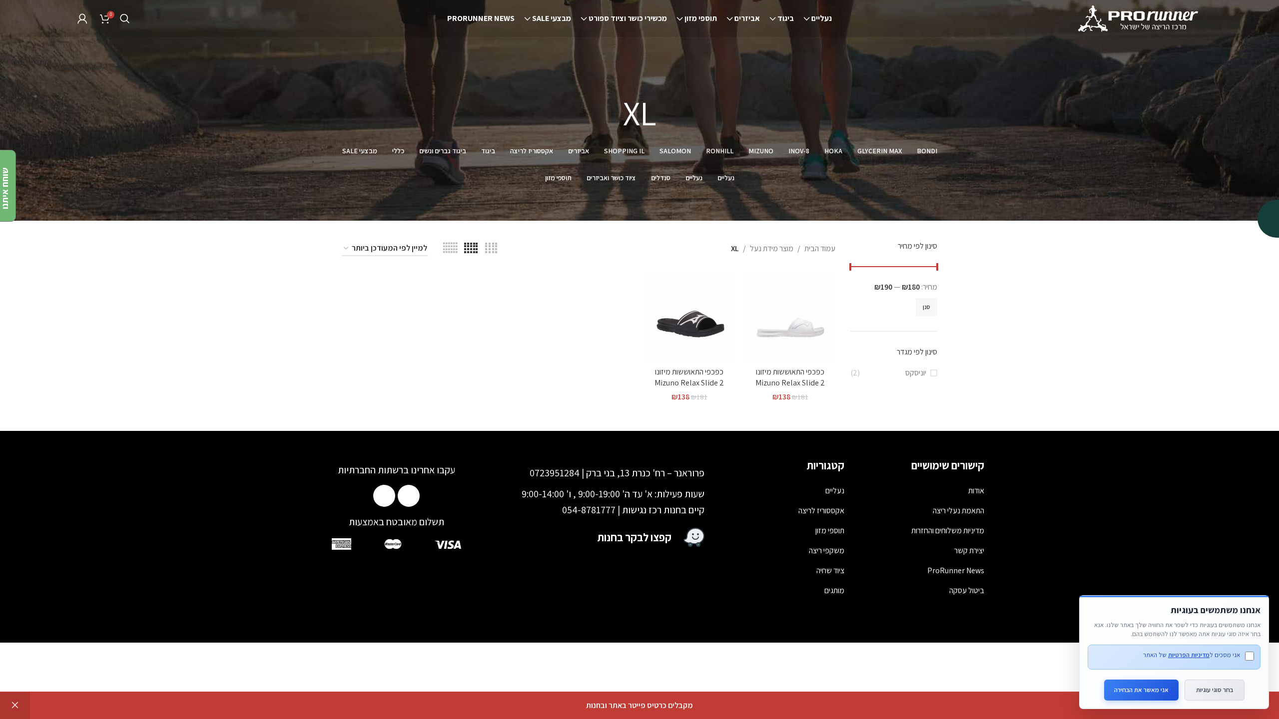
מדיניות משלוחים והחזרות (947, 530)
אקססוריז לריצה (821, 510)
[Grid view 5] (471, 248)
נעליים (834, 490)
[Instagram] (384, 496)
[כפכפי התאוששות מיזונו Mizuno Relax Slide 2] (790, 316)
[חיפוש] (125, 18)
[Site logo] (1139, 17)
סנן (926, 307)
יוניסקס (915, 372)
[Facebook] (409, 496)
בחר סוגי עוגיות (1214, 690)
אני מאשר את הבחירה (1141, 690)
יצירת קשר (969, 550)
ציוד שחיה (830, 570)
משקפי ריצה (826, 550)
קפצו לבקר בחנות (634, 537)
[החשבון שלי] (82, 18)
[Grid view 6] (450, 248)
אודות (976, 490)
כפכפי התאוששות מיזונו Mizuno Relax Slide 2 (790, 377)
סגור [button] (15, 705)
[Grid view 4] (491, 248)
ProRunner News (955, 570)
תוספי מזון (829, 530)
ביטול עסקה (966, 590)
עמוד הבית (819, 248)
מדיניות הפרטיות (1189, 655)
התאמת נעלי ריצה (958, 510)
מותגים (834, 590)
